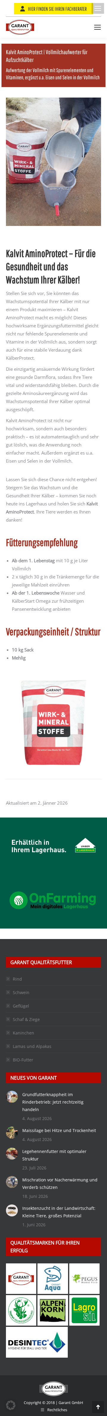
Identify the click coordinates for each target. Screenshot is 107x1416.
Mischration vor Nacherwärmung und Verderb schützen (59, 1183)
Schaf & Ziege (26, 1019)
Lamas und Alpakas (32, 1046)
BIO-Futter (23, 1060)
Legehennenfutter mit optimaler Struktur (54, 1155)
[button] (10, 1405)
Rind (17, 979)
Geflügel (21, 1006)
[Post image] (12, 1097)
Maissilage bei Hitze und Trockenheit (59, 1130)
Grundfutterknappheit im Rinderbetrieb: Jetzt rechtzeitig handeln (53, 1102)
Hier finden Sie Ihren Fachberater (57, 9)
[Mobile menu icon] (98, 8)
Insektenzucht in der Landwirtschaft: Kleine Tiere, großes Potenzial (58, 1212)
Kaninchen (23, 1033)
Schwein (21, 992)
